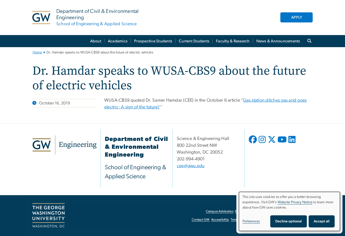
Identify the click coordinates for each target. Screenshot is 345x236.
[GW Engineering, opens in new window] (64, 144)
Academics (118, 41)
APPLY (296, 17)
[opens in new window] (253, 143)
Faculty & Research (233, 41)
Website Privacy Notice (295, 202)
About (95, 41)
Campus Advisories (219, 211)
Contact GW (201, 219)
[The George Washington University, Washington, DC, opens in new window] (48, 215)
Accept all (322, 221)
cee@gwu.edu (191, 166)
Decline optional (288, 221)
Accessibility (220, 219)
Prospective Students (153, 41)
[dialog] (289, 211)
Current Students (194, 41)
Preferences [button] (251, 221)
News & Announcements (278, 41)
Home (37, 52)
